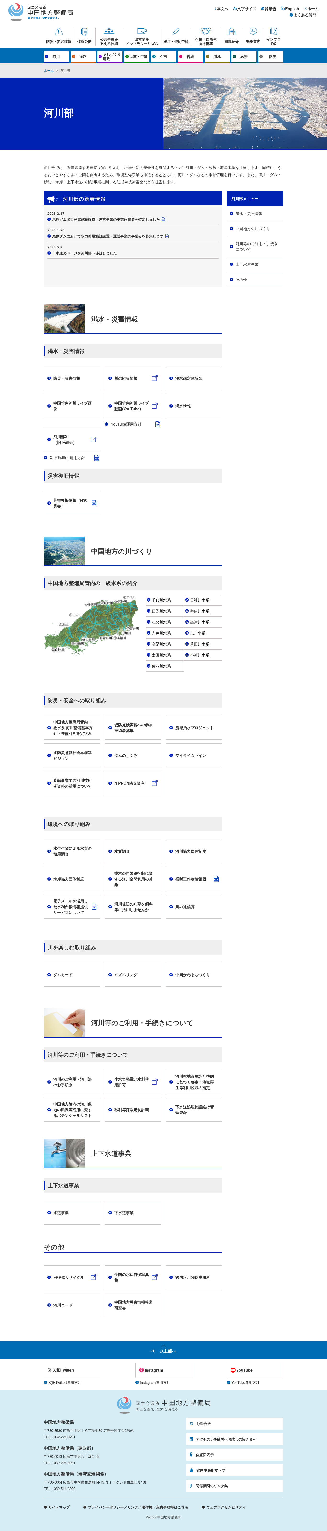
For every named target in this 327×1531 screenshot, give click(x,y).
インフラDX (273, 41)
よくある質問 (304, 15)
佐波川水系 (161, 666)
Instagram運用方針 (155, 1382)
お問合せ (203, 1423)
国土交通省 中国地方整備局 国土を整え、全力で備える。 (40, 12)
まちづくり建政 (112, 56)
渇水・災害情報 (249, 213)
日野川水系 (161, 611)
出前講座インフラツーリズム (142, 41)
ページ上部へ (163, 1351)
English (292, 9)
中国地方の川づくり (253, 228)
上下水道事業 (247, 264)
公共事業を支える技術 (109, 41)
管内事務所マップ (211, 1470)
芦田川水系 (199, 644)
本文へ (222, 9)
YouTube (244, 1370)
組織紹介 (232, 41)
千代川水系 (161, 600)
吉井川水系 (161, 633)
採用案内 (253, 41)
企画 (163, 56)
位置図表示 (205, 1454)
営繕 (190, 56)
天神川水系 (199, 600)
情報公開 (84, 41)
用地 (217, 56)
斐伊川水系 (199, 611)
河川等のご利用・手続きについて (257, 246)
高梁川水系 (161, 644)
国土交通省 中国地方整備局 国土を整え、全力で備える (163, 1405)
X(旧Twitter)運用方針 (67, 457)
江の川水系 (161, 622)
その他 (241, 279)
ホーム (313, 9)
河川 (56, 56)
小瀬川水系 (199, 655)
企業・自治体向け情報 (206, 41)
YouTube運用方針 (126, 424)
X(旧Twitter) (63, 1370)
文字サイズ (246, 9)
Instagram (154, 1370)
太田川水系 (161, 655)
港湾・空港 (138, 56)
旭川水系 (197, 633)
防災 (272, 56)
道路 (83, 56)
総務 (244, 56)
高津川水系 (199, 622)
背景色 (270, 9)
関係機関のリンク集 (212, 1485)
